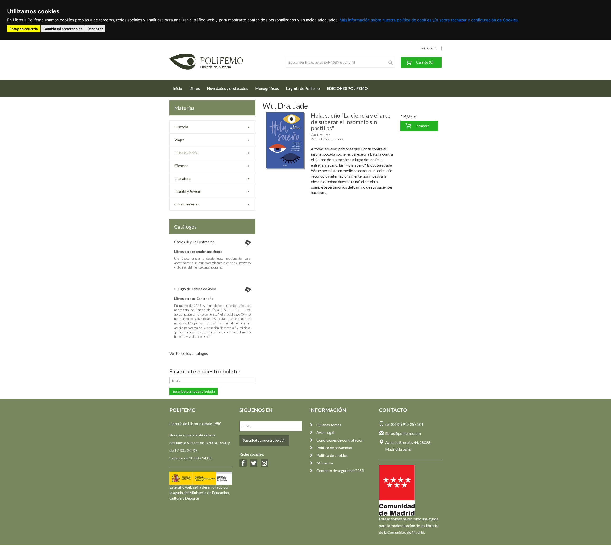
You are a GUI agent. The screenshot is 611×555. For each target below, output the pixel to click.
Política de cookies (332, 455)
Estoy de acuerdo (24, 29)
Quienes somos (328, 424)
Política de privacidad (334, 447)
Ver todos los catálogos (188, 353)
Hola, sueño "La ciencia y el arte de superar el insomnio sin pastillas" (350, 121)
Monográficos (267, 88)
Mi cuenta (324, 463)
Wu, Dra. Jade (320, 135)
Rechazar (95, 29)
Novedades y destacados (227, 88)
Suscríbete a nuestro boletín (193, 391)
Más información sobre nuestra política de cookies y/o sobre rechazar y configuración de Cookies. (429, 19)
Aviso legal (325, 432)
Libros (194, 88)
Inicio (179, 88)
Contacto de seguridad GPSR (340, 470)
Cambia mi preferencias (62, 29)
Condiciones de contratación (339, 440)
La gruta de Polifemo (303, 88)
